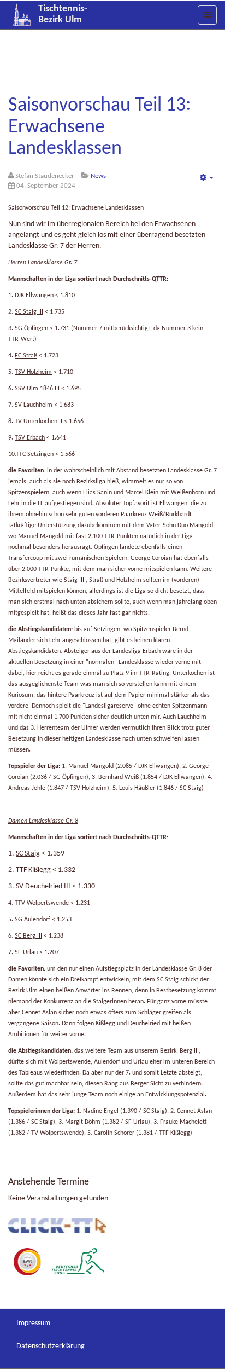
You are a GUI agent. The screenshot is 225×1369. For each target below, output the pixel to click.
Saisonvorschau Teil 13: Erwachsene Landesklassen (99, 127)
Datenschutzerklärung (50, 1346)
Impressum (33, 1323)
